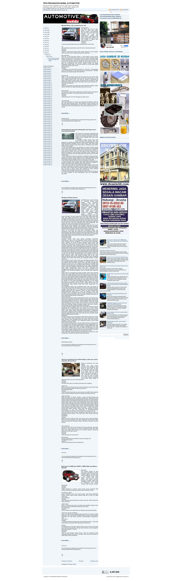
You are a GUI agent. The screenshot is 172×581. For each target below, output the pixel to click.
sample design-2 (47, 69)
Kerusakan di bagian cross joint (107, 250)
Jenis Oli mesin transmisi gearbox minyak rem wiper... (53, 59)
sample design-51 (47, 157)
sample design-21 (47, 103)
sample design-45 (47, 146)
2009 (46, 28)
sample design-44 (47, 145)
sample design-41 (47, 139)
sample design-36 (47, 130)
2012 (46, 34)
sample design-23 (47, 107)
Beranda (81, 561)
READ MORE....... (66, 113)
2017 (46, 42)
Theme (113, 576)
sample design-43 (47, 143)
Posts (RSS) (125, 9)
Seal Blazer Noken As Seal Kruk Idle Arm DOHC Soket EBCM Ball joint (117, 303)
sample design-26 (47, 112)
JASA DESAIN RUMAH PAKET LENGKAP (110, 16)
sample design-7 (47, 78)
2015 (46, 38)
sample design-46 (47, 148)
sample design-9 (47, 82)
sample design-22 (47, 105)
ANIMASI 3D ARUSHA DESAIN (107, 137)
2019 (46, 44)
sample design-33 (47, 125)
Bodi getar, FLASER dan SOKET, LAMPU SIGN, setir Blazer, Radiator (79, 467)
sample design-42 (47, 141)
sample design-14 (47, 91)
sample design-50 (47, 155)
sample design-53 (47, 161)
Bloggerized (118, 576)
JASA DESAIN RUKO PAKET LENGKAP (110, 14)
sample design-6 (47, 76)
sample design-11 (47, 85)
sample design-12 (47, 87)
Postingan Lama (94, 561)
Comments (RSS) (115, 9)
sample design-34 (47, 127)
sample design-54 (47, 162)
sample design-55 (47, 164)
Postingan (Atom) (72, 564)
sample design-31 (47, 121)
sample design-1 (47, 67)
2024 (46, 53)
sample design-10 (47, 84)
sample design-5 (47, 75)
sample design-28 (47, 116)
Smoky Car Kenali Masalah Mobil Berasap (117, 257)
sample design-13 (47, 89)
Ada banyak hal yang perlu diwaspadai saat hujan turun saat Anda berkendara (79, 130)
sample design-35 (47, 128)
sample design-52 (47, 159)
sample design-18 (47, 98)
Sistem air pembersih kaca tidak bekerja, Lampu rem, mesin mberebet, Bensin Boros (80, 360)
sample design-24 (47, 109)
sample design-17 (47, 96)
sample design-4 (47, 73)
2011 (46, 32)
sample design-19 (47, 100)
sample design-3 (47, 71)
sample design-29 (47, 118)
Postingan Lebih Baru (67, 561)
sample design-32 (47, 123)
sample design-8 (47, 80)
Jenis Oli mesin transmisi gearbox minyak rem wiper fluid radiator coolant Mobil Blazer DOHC (118, 284)
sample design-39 (47, 136)
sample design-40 (47, 137)
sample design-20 (47, 101)
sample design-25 (47, 110)
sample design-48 (47, 152)
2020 (46, 46)
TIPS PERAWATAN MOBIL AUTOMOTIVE (61, 3)
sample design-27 (47, 114)
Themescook (126, 576)
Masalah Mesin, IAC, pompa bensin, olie (74, 25)
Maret (47, 54)
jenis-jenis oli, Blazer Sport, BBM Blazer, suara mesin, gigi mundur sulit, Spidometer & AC (117, 241)
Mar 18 (49, 56)
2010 (46, 30)
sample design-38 (47, 134)
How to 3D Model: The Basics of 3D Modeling (111, 51)
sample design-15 (47, 93)
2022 (46, 50)
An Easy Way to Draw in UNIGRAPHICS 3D (111, 18)
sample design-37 (47, 132)
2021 (46, 48)
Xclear (110, 576)
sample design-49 (47, 154)
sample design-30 (47, 119)
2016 (46, 40)
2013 (46, 36)
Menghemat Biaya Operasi (70, 197)
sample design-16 (47, 94)
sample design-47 (47, 150)
